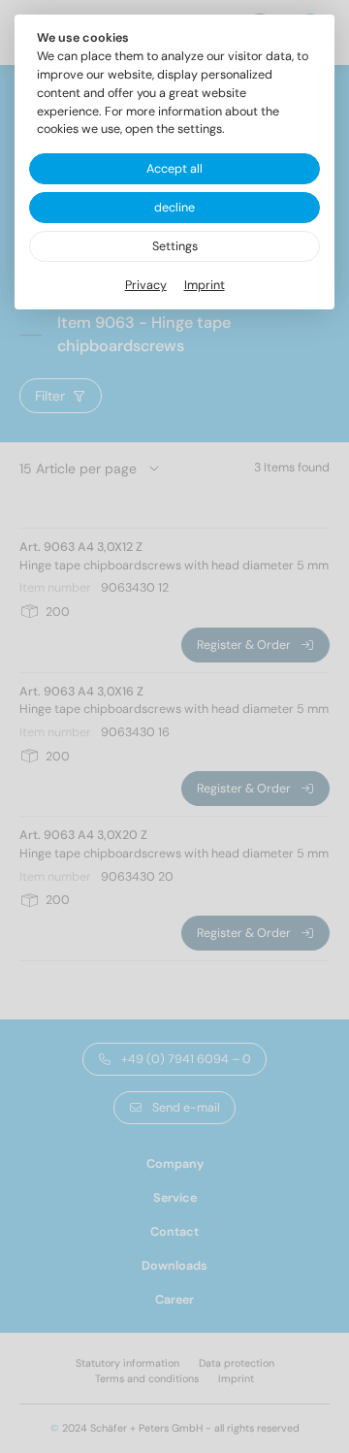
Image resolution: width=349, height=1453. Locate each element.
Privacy (146, 285)
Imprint (204, 285)
